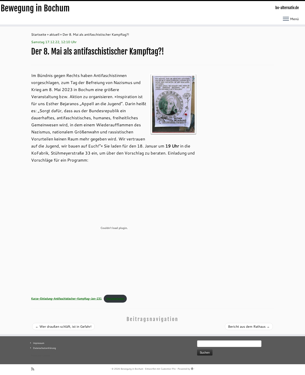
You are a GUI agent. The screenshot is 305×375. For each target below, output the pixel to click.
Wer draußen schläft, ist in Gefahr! (63, 326)
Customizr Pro (168, 368)
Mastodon (36, 355)
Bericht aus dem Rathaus (249, 326)
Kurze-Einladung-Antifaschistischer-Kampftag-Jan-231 (66, 298)
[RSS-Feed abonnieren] (34, 369)
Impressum (38, 343)
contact (46, 355)
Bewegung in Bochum (35, 8)
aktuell (54, 34)
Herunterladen (115, 298)
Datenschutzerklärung (44, 348)
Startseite (38, 34)
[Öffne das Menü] (286, 19)
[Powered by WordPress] (192, 367)
